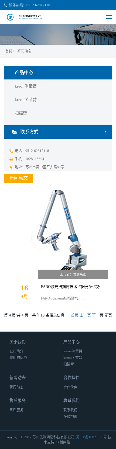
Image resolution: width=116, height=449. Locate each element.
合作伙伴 (70, 387)
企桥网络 (63, 442)
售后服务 (16, 410)
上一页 (85, 315)
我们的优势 (18, 358)
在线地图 (70, 416)
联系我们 (70, 410)
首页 (8, 51)
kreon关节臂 (26, 100)
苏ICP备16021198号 (91, 437)
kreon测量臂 (26, 86)
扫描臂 (21, 113)
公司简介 (16, 351)
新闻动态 (24, 51)
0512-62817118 (38, 5)
